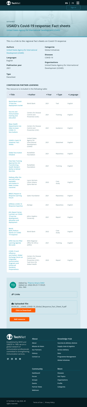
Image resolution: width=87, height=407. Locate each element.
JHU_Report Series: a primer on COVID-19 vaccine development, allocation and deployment (16, 217)
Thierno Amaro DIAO (36, 283)
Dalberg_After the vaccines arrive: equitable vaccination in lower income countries (15, 182)
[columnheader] (16, 94)
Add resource (19, 319)
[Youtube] (20, 359)
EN (66, 3)
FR (73, 3)
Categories (61, 387)
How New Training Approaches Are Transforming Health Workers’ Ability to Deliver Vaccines (15, 166)
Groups (34, 380)
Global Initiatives (64, 360)
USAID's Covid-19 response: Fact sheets (15, 142)
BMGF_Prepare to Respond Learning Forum (15, 196)
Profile (60, 383)
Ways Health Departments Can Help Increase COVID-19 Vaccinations (15, 128)
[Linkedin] (12, 359)
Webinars (35, 390)
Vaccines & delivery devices (67, 343)
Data (59, 353)
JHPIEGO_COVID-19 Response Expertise (16, 205)
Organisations (63, 380)
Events (34, 383)
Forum (34, 376)
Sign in (73, 7)
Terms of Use (38, 402)
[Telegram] (16, 359)
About (34, 343)
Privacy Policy (50, 402)
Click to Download (23, 310)
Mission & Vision (38, 346)
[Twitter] (8, 359)
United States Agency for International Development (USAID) (33, 30)
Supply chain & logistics (66, 346)
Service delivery (63, 350)
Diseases (61, 373)
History (34, 353)
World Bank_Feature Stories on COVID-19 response (15, 232)
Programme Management (67, 357)
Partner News (37, 387)
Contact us (36, 357)
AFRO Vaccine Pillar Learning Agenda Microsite (15, 243)
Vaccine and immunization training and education (14, 115)
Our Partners (36, 350)
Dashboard (36, 373)
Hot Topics (61, 376)
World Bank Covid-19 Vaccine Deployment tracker (16, 103)
